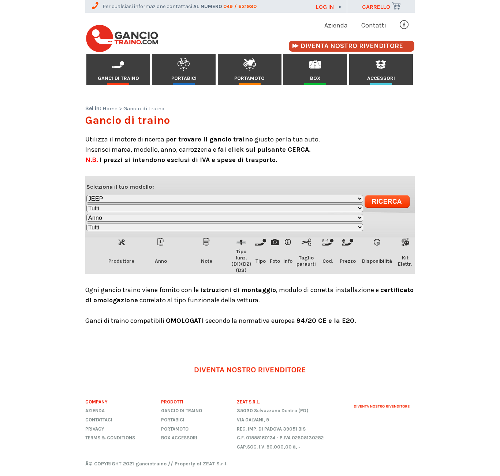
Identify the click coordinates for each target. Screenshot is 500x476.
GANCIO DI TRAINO (181, 410)
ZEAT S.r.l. (215, 464)
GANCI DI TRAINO (118, 78)
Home (109, 108)
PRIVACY (94, 429)
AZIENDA (95, 410)
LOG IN (325, 6)
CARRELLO (377, 6)
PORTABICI (184, 78)
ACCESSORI (381, 78)
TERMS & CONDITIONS (110, 437)
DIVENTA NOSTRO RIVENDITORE (352, 46)
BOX (315, 78)
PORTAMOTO (249, 78)
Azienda (336, 25)
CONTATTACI (98, 420)
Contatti (373, 25)
